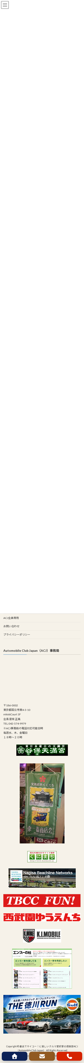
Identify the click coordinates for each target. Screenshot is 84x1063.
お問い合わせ (11, 626)
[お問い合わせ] (42, 1056)
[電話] (69, 1056)
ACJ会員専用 (11, 618)
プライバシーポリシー (16, 634)
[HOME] (14, 1056)
